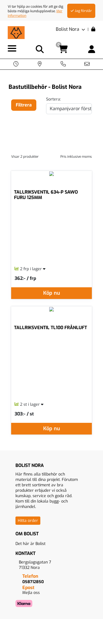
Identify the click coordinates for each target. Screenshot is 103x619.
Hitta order (28, 520)
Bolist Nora (68, 29)
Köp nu (51, 293)
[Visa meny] (12, 48)
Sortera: (53, 99)
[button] (16, 64)
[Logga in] (91, 49)
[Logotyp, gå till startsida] (16, 32)
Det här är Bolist (30, 543)
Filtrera (24, 105)
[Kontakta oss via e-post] (87, 64)
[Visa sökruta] (40, 49)
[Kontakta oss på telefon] (63, 64)
